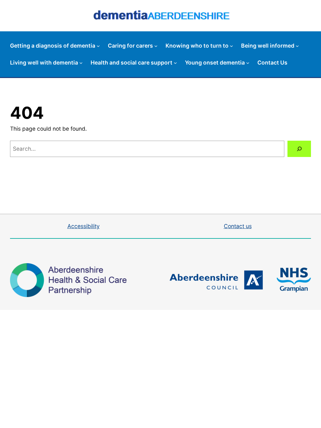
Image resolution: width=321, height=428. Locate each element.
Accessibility (83, 226)
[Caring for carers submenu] (156, 46)
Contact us (238, 226)
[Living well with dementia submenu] (81, 62)
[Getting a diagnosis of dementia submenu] (98, 46)
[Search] (299, 149)
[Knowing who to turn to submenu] (231, 46)
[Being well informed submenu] (297, 46)
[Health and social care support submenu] (175, 62)
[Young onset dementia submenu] (248, 62)
